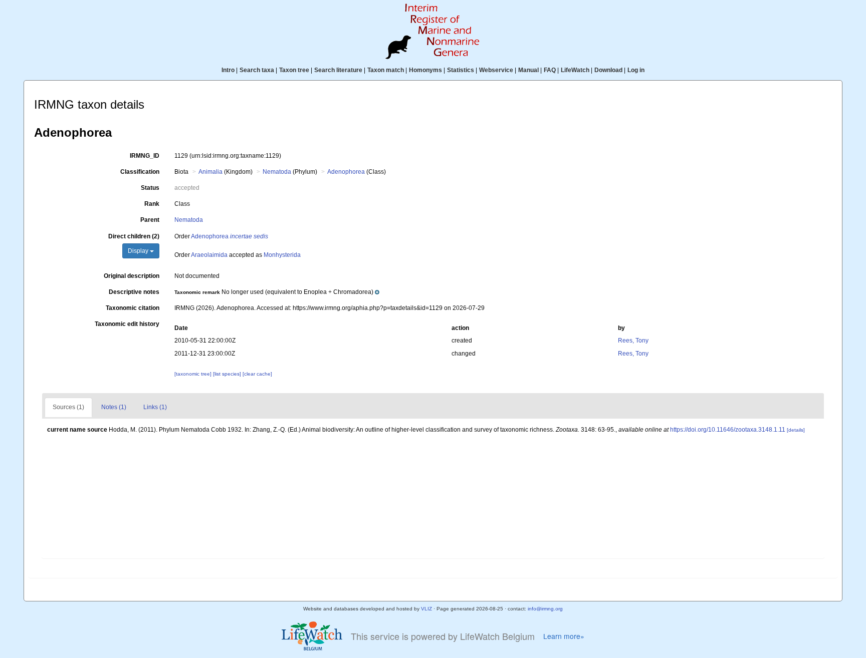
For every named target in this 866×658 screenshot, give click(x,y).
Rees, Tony (633, 340)
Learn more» (563, 636)
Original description (131, 275)
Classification (139, 171)
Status (150, 187)
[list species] (228, 374)
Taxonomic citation (132, 307)
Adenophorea (346, 171)
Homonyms (425, 70)
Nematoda (277, 171)
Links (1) (155, 407)
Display (139, 250)
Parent (149, 219)
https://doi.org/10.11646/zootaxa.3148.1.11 (727, 429)
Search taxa (257, 70)
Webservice (496, 70)
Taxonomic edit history (127, 323)
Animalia (210, 171)
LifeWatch (575, 70)
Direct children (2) (133, 236)
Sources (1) (68, 407)
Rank (151, 203)
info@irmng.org (545, 608)
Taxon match (385, 70)
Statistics (460, 70)
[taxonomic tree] (193, 374)
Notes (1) (113, 407)
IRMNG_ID (144, 155)
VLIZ (426, 608)
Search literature (338, 70)
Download (608, 70)
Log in (635, 70)
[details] (796, 430)
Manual (528, 70)
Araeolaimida (209, 254)
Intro (228, 70)
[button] (276, 291)
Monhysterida (282, 254)
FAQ (550, 70)
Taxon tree (294, 70)
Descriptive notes (134, 291)
